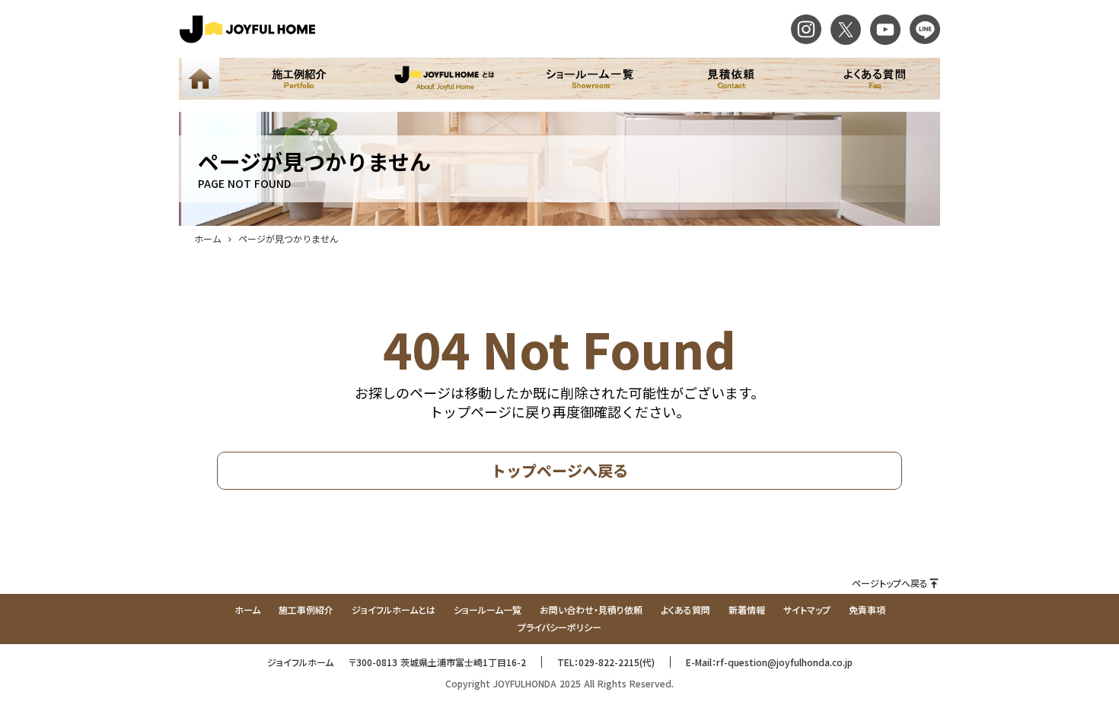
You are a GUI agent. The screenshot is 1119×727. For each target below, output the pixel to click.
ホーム (208, 238)
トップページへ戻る (559, 470)
